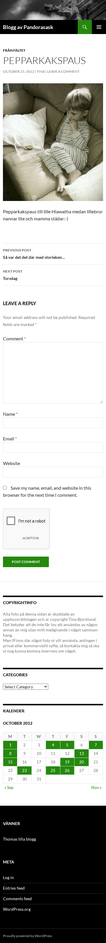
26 (67, 770)
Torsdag (12, 275)
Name (10, 414)
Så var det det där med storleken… (34, 254)
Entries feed (14, 887)
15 (10, 761)
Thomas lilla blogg (19, 838)
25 (53, 770)
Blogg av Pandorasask (28, 27)
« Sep (9, 787)
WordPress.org (17, 909)
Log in (8, 877)
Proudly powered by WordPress (27, 936)
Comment (14, 338)
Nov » (96, 787)
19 (67, 761)
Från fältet (14, 50)
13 (81, 753)
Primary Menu (99, 27)
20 (81, 761)
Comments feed (17, 898)
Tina (41, 71)
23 (24, 770)
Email (10, 438)
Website (11, 463)
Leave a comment (63, 71)
